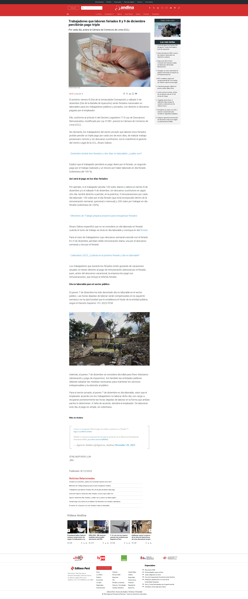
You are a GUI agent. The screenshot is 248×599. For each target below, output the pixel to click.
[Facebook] (150, 8)
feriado (144, 230)
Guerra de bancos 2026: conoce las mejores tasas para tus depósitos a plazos (168, 55)
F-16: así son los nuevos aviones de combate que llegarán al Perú (119, 537)
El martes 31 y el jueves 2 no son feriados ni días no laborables (89, 505)
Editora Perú (111, 592)
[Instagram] (166, 8)
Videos (138, 14)
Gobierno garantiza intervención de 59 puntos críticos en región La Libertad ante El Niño (168, 119)
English (73, 8)
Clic (113, 580)
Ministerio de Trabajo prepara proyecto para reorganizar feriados (90, 486)
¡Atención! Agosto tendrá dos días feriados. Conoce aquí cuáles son (91, 494)
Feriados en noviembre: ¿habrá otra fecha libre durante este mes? (90, 482)
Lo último (99, 14)
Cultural (114, 572)
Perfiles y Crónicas (118, 582)
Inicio (98, 572)
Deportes (115, 577)
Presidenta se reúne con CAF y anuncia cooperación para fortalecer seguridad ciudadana (167, 112)
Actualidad (109, 14)
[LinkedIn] (158, 8)
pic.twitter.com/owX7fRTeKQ (98, 439)
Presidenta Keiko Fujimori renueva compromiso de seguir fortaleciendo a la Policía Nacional (76, 538)
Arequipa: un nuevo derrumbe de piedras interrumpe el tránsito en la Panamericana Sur (168, 72)
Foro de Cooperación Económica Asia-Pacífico (160, 577)
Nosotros (131, 588)
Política (98, 577)
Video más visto (168, 20)
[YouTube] (162, 8)
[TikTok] (179, 8)
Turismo (139, 2)
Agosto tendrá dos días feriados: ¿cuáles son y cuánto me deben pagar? (92, 498)
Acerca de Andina (121, 592)
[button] (68, 530)
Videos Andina (76, 515)
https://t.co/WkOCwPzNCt (83, 432)
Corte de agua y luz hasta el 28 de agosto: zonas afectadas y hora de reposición (167, 47)
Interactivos (132, 580)
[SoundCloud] (171, 8)
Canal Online (129, 14)
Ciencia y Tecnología (119, 585)
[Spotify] (175, 8)
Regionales (99, 585)
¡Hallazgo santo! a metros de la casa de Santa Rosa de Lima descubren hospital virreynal (142, 538)
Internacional (100, 588)
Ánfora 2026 (116, 575)
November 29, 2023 (125, 445)
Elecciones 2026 (150, 570)
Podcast (146, 14)
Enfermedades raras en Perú (154, 572)
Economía (99, 580)
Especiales (117, 2)
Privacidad (139, 592)
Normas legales (129, 2)
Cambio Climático (118, 588)
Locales (98, 582)
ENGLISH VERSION (104, 568)
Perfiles (108, 2)
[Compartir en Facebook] (82, 543)
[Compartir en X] (84, 543)
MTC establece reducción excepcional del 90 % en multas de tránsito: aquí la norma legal (167, 80)
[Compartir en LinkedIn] (86, 543)
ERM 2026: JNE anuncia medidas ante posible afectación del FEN (97, 537)
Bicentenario (99, 2)
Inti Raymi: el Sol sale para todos (155, 587)
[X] (154, 8)
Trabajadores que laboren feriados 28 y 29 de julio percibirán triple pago (92, 490)
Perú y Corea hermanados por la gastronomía (159, 584)
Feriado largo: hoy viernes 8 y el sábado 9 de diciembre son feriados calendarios (94, 501)
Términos (131, 592)
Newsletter (155, 14)
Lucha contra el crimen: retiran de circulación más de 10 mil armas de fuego (167, 94)
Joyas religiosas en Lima (153, 575)
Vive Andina (149, 2)
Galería (119, 14)
